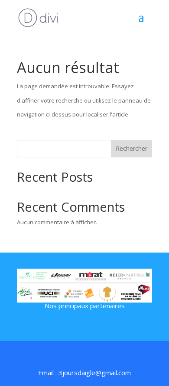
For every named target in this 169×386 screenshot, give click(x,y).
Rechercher (131, 148)
